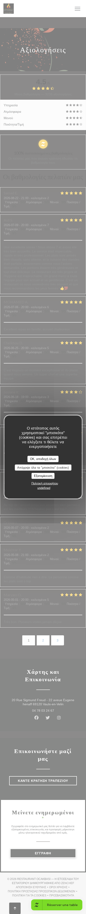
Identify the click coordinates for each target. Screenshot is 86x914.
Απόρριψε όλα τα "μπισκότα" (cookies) (43, 467)
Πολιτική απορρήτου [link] (44, 483)
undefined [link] (43, 487)
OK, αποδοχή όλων (43, 459)
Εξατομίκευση (43, 476)
